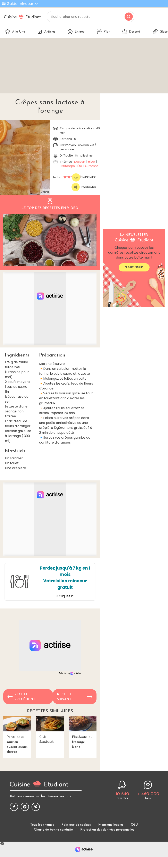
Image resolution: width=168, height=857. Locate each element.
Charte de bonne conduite (53, 829)
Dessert (134, 31)
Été (79, 166)
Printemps (67, 166)
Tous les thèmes (42, 824)
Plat (107, 31)
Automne (92, 166)
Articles (49, 31)
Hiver (91, 162)
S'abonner (134, 267)
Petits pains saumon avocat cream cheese (17, 745)
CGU (134, 824)
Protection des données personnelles (107, 829)
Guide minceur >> (22, 3)
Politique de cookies (76, 824)
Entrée (79, 31)
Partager (88, 187)
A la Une (18, 31)
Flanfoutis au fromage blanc (82, 742)
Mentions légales (110, 824)
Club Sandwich (46, 740)
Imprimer (89, 177)
